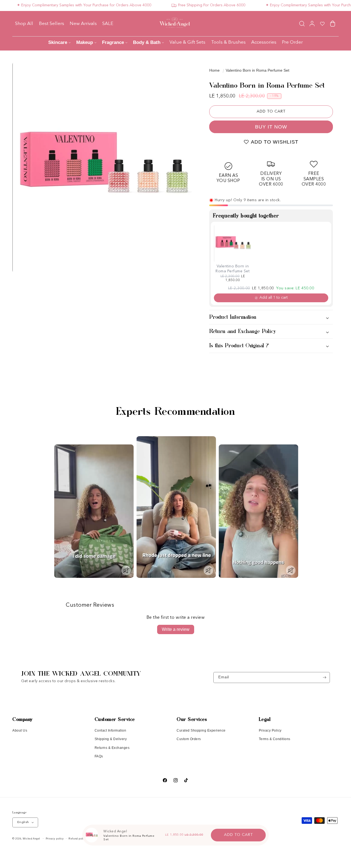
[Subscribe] (324, 677)
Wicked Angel (31, 838)
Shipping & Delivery (111, 739)
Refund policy (77, 838)
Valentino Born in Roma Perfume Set (257, 70)
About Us (19, 730)
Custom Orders (189, 739)
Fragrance (113, 42)
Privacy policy (55, 838)
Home (214, 70)
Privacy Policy (270, 730)
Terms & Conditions (274, 739)
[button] (302, 23)
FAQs (99, 756)
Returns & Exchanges (112, 748)
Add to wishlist (274, 142)
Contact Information (110, 730)
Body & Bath (146, 42)
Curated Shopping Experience (201, 730)
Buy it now (271, 127)
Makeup (84, 42)
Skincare (57, 42)
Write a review (175, 629)
